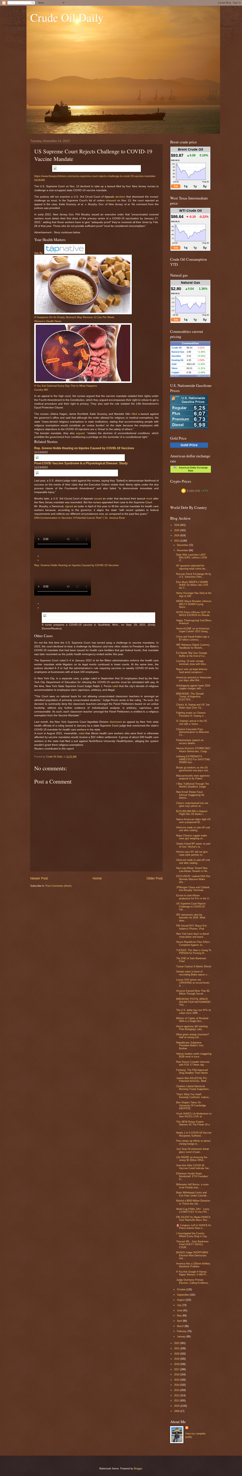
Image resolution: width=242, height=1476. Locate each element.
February (182, 1331)
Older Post (155, 878)
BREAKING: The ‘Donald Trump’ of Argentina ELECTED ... (190, 696)
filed (134, 414)
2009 (177, 1411)
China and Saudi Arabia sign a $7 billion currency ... (192, 638)
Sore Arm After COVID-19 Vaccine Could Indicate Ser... (193, 1167)
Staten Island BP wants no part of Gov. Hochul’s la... (193, 845)
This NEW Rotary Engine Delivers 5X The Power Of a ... (193, 1124)
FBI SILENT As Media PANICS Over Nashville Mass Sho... (193, 1218)
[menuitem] (96, 556)
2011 (177, 1400)
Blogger (138, 1468)
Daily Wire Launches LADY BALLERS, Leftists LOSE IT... (191, 557)
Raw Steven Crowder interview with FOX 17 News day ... (192, 1063)
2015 (177, 1379)
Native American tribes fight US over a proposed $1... (193, 821)
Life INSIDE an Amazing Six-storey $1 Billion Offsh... (192, 1158)
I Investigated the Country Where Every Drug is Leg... (192, 1235)
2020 (177, 1353)
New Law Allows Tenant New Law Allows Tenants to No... (192, 869)
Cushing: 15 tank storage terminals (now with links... (192, 662)
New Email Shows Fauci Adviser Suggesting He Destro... (190, 795)
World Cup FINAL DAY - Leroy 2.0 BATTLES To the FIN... (192, 1210)
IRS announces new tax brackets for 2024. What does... (190, 917)
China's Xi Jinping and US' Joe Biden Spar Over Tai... (193, 706)
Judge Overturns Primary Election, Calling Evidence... (193, 1281)
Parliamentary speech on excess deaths (189, 741)
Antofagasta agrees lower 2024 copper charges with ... (193, 687)
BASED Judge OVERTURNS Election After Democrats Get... (192, 1255)
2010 (177, 1405)
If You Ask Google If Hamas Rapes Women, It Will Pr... (192, 1273)
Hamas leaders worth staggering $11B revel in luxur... (193, 1055)
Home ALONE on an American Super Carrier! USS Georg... (193, 630)
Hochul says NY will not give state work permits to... (192, 853)
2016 (177, 1374)
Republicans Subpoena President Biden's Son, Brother (190, 1045)
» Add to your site (203, 376)
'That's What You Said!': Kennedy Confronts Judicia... (193, 1096)
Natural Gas (177, 352)
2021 (177, 1348)
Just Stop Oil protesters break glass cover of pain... (192, 1150)
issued (98, 498)
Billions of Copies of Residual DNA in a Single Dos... (192, 1019)
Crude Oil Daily (67, 17)
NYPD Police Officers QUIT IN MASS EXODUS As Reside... (194, 614)
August (181, 1299)
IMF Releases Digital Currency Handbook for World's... (193, 646)
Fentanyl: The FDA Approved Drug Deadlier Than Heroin (192, 1071)
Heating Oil (177, 360)
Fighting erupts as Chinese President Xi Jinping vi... (191, 714)
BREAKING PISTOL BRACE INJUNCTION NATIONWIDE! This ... (193, 1002)
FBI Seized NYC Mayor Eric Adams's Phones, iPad (191, 927)
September (183, 1294)
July (179, 1305)
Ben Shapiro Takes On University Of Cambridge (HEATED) (191, 1105)
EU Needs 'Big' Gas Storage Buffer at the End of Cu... (191, 654)
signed (69, 506)
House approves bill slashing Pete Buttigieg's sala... (192, 1028)
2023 (177, 540)
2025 (177, 530)
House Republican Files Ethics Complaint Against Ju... (193, 943)
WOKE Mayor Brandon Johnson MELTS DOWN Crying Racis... (193, 604)
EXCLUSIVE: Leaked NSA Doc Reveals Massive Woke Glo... (193, 879)
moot (149, 498)
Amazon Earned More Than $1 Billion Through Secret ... (193, 992)
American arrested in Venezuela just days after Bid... (193, 679)
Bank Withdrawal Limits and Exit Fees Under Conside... (192, 1194)
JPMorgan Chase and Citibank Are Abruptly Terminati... (192, 889)
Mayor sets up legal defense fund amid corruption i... (191, 670)
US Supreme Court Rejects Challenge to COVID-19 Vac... (191, 906)
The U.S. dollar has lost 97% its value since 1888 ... (193, 1011)
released (111, 200)
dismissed (116, 721)
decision (120, 196)
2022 (177, 1343)
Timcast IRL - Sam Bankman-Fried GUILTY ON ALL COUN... (192, 1244)
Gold (173, 364)
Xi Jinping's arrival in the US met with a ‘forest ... (191, 722)
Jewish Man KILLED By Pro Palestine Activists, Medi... (192, 1079)
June (180, 1310)
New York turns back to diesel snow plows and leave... (192, 935)
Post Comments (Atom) (58, 885)
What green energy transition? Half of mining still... (192, 1036)
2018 (177, 1364)
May (179, 1315)
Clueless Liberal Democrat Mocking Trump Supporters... (193, 1087)
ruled (115, 686)
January (181, 1336)
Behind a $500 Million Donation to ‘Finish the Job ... (193, 1202)
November (183, 550)
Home (97, 878)
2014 (177, 1384)
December (183, 545)
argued (80, 433)
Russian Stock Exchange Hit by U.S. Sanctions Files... (193, 575)
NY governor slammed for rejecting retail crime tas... (192, 567)
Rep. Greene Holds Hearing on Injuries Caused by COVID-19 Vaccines (76, 565)
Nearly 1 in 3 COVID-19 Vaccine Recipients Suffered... (193, 1134)
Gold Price (189, 445)
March (181, 1326)
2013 (177, 1390)
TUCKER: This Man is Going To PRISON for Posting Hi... (193, 951)
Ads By (38, 253)
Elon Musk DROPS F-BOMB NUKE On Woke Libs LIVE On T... (192, 585)
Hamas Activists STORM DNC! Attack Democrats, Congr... (193, 750)
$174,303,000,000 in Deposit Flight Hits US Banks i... (191, 812)
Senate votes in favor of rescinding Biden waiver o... (192, 973)
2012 (177, 1395)
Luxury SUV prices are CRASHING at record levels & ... (192, 982)
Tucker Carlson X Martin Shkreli (193, 966)
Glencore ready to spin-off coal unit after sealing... (193, 829)
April (180, 1320)
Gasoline (176, 356)
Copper (175, 372)
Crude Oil (176, 347)
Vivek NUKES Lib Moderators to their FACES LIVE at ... (194, 1115)
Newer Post (39, 878)
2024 (177, 535)
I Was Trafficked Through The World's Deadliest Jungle (192, 785)
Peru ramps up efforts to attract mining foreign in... (193, 1142)
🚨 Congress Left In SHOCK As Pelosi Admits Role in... (193, 1226)
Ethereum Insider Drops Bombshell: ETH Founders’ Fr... (192, 1176)
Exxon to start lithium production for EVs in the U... (193, 897)
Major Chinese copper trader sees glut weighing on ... (191, 837)
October (181, 1289)
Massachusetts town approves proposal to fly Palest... (193, 777)
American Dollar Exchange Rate (192, 469)
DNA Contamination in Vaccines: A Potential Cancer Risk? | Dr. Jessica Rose (79, 517)
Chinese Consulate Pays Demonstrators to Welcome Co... (192, 732)
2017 (177, 1369)
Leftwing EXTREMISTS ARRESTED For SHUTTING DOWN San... (193, 759)
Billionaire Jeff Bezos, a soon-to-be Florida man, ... (192, 1186)
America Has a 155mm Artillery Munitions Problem (193, 1265)
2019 (177, 1358)
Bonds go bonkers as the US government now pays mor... (193, 769)
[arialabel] (83, 313)
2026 (177, 525)
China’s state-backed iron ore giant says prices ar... (192, 804)
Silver (174, 368)
